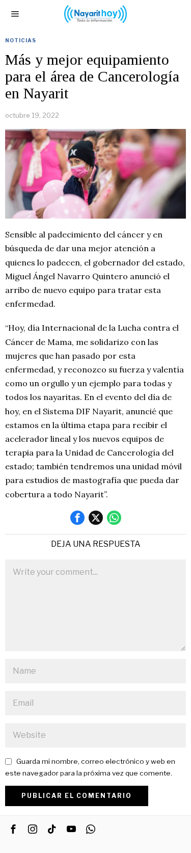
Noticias (20, 40)
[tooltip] (77, 518)
